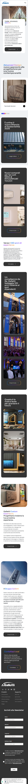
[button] (3, 113)
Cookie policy (11, 781)
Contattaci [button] (13, 667)
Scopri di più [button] (12, 49)
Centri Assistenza (18, 701)
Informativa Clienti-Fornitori (18, 781)
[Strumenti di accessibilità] (5, 781)
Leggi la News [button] (13, 156)
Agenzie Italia (17, 696)
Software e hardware (5, 699)
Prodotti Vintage (4, 701)
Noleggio (3, 703)
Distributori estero (18, 699)
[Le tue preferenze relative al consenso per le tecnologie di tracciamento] (2, 781)
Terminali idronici (4, 694)
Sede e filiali (17, 694)
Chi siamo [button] (11, 264)
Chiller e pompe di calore (5, 696)
